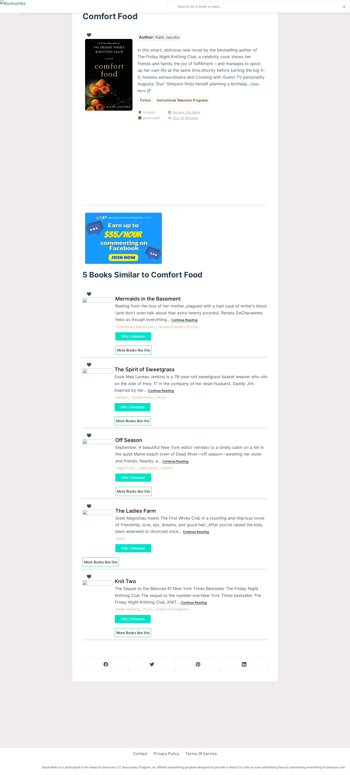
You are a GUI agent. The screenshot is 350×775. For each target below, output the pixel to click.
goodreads (151, 118)
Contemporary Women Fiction (135, 327)
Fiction (146, 100)
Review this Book (186, 112)
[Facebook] (106, 664)
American (122, 397)
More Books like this (133, 350)
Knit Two (125, 581)
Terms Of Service (201, 753)
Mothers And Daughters (172, 609)
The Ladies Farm (135, 511)
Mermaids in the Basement (148, 299)
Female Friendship (127, 609)
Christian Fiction (142, 397)
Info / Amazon (133, 336)
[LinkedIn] (244, 664)
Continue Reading (184, 320)
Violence (166, 468)
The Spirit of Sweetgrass (145, 369)
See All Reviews (185, 118)
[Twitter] (152, 664)
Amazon (149, 112)
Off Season (128, 440)
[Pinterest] (198, 664)
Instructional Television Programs (182, 100)
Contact (140, 753)
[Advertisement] (175, 162)
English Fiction (125, 468)
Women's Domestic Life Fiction (179, 327)
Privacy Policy (166, 753)
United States (148, 468)
